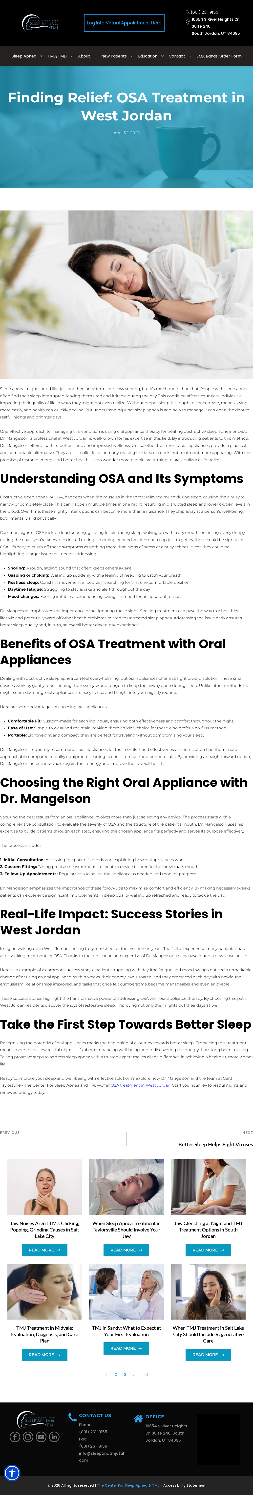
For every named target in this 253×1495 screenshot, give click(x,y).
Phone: (86, 1425)
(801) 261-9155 (204, 12)
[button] (12, 1473)
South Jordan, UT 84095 (216, 33)
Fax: (83, 1439)
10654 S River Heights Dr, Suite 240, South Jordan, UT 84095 (167, 1433)
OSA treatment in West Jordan (140, 1085)
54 (146, 1374)
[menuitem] (28, 56)
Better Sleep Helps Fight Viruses (215, 1144)
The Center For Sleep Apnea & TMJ (128, 1485)
